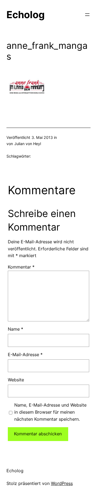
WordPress (62, 483)
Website (16, 379)
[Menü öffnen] (87, 14)
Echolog (25, 15)
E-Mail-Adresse (25, 354)
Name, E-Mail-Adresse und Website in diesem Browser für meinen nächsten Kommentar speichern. (50, 412)
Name (15, 329)
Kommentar (21, 267)
